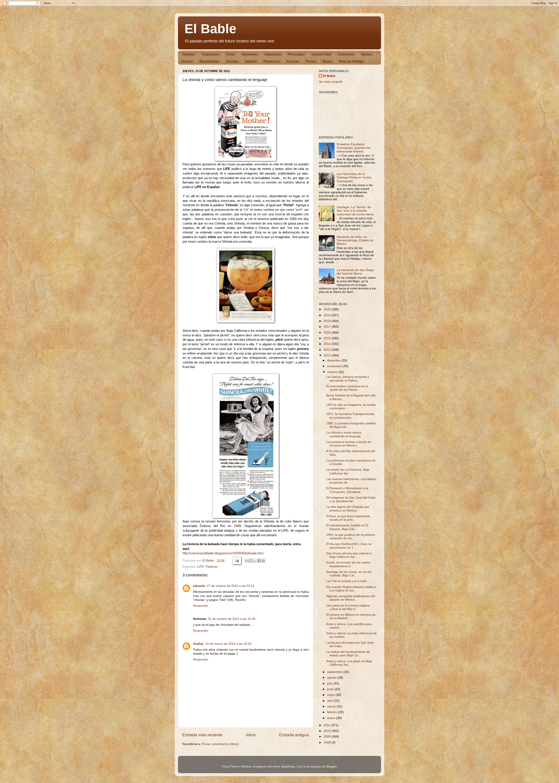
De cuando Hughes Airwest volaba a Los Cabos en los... (351, 588)
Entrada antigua (294, 735)
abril (330, 700)
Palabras (211, 566)
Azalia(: (198, 643)
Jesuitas (232, 61)
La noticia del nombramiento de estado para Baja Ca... (348, 653)
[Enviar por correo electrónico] (247, 560)
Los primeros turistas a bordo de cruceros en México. (348, 443)
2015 (327, 338)
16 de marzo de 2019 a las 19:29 (228, 643)
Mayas (327, 61)
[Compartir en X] (255, 560)
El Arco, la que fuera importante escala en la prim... (348, 518)
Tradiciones (210, 54)
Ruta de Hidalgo (351, 61)
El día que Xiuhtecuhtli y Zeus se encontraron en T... (348, 545)
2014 (327, 344)
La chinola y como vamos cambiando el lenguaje (343, 434)
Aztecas (292, 61)
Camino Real (321, 54)
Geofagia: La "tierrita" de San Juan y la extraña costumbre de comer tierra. (355, 211)
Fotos (230, 54)
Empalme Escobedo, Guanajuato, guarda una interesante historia (354, 148)
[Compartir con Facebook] (259, 560)
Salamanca (272, 54)
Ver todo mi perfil (330, 81)
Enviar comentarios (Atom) (220, 744)
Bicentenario (209, 61)
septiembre (335, 672)
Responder (200, 605)
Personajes (296, 54)
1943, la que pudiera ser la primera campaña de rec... (350, 536)
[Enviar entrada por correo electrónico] (236, 560)
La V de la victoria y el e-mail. (346, 581)
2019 (327, 315)
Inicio (251, 735)
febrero (332, 712)
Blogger (331, 766)
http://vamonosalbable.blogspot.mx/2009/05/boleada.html (223, 553)
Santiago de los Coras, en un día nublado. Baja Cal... (349, 573)
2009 (327, 736)
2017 (327, 326)
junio (331, 689)
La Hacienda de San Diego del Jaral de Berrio (355, 271)
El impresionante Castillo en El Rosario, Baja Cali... (347, 527)
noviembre (335, 366)
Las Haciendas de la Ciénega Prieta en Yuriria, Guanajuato (354, 177)
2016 (327, 332)
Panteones (272, 61)
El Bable (210, 28)
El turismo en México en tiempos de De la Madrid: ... (351, 616)
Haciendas (250, 54)
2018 (327, 321)
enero (331, 718)
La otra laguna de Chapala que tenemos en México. (347, 508)
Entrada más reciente (202, 735)
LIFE (200, 566)
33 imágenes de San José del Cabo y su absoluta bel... (351, 499)
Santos (366, 54)
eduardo (199, 586)
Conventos (346, 54)
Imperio (251, 61)
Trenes (310, 61)
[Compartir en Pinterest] (263, 560)
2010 (327, 731)
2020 (327, 309)
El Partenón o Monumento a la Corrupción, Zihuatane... (347, 490)
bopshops (288, 766)
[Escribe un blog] (251, 560)
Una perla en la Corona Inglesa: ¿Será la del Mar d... (348, 607)
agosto (332, 677)
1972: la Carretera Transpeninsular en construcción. (350, 415)
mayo (331, 695)
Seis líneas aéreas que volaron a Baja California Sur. (349, 555)
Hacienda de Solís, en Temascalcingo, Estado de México (355, 240)
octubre (332, 372)
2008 (327, 742)
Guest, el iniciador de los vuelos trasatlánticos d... (348, 564)
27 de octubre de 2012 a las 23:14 (230, 586)
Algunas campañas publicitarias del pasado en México (350, 598)
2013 (327, 349)
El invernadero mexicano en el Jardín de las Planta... (347, 388)
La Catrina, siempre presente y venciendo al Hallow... (347, 378)
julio (330, 683)
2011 (327, 725)
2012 (327, 355)
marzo (332, 706)
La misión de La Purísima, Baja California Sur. (347, 471)
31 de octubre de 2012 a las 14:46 (231, 619)
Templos (188, 54)
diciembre (334, 360)
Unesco (187, 61)
